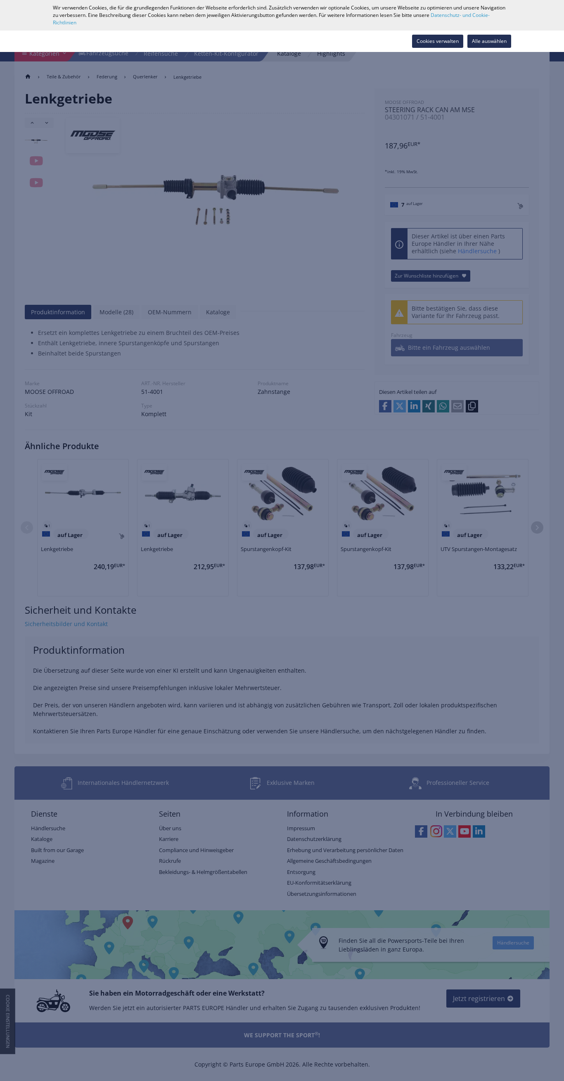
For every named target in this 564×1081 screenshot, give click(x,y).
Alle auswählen (489, 41)
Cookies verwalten (438, 41)
